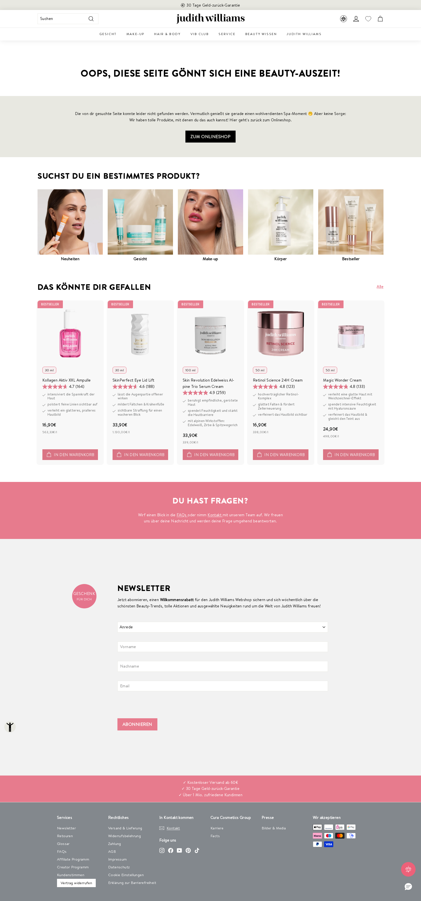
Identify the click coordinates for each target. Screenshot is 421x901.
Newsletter (66, 828)
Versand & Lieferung (125, 828)
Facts (215, 835)
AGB (112, 851)
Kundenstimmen (70, 874)
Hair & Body (167, 34)
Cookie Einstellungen (126, 874)
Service (227, 34)
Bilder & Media (274, 828)
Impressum (117, 859)
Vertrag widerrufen (76, 882)
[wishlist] (368, 19)
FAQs (182, 515)
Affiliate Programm (73, 859)
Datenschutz (119, 867)
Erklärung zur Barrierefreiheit (132, 882)
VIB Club (200, 34)
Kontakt (215, 515)
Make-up (135, 34)
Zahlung (114, 843)
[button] (408, 887)
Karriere (216, 828)
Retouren (65, 835)
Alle (380, 286)
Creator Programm (73, 867)
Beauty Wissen (261, 34)
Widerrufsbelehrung (124, 835)
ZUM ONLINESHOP (211, 137)
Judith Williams (304, 34)
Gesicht (108, 34)
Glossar (63, 843)
